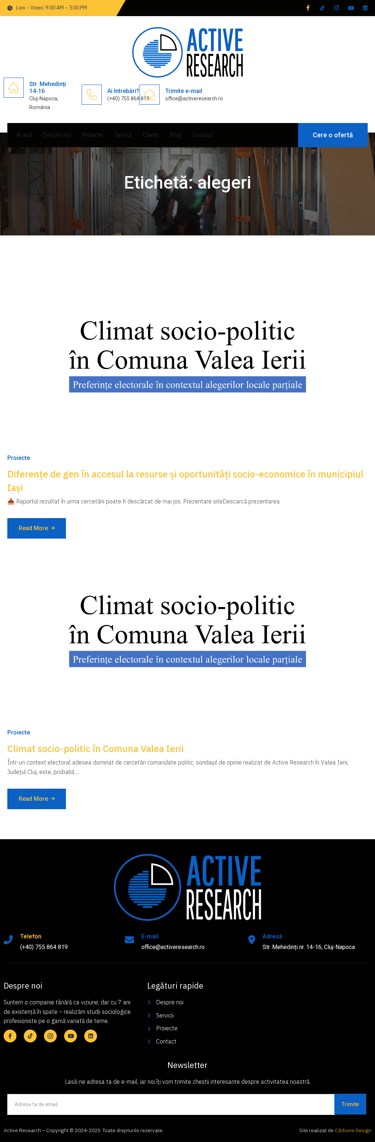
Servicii (123, 134)
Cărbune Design (353, 1130)
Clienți (151, 134)
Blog (176, 134)
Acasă (24, 134)
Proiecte (92, 134)
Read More (33, 528)
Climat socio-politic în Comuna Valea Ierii (95, 748)
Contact (203, 134)
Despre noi (57, 134)
